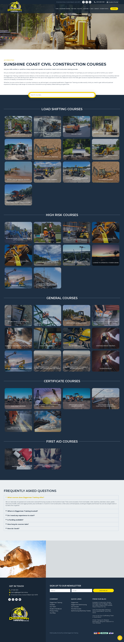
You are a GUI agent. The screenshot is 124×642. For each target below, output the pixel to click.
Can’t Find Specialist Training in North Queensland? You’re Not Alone (101, 611)
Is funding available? (15, 520)
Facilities (79, 8)
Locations (85, 8)
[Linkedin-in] (90, 2)
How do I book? (13, 528)
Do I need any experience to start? (21, 515)
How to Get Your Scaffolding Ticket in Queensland (103, 616)
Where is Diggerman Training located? (22, 511)
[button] (61, 497)
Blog (92, 8)
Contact (96, 8)
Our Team (73, 8)
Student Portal (104, 8)
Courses (114, 8)
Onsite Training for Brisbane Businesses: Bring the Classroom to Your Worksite (103, 621)
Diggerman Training (64, 8)
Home (57, 8)
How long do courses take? (18, 524)
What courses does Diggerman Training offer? (25, 497)
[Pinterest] (20, 599)
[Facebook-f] (83, 2)
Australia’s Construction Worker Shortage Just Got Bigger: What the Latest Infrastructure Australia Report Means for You (102, 605)
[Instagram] (86, 2)
